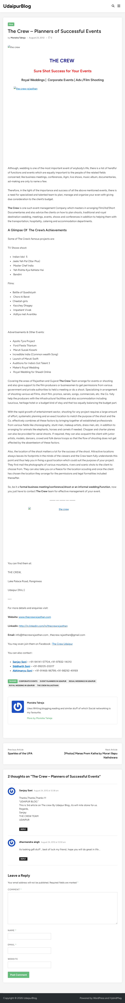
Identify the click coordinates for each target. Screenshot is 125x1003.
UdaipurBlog (17, 6)
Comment (15, 889)
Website (13, 959)
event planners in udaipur (53, 681)
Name (12, 930)
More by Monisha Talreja (39, 718)
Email (12, 944)
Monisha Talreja (18, 37)
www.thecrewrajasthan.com (35, 616)
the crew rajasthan (47, 685)
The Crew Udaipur (62, 643)
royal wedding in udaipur (22, 685)
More (11, 24)
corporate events (28, 681)
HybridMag (115, 998)
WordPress (98, 998)
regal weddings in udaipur (82, 681)
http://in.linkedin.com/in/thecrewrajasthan (43, 625)
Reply (23, 829)
